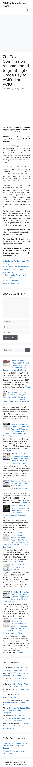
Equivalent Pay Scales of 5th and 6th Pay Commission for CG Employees (16, 710)
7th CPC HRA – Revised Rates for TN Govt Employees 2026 (20, 567)
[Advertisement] (16, 31)
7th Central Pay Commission (15, 261)
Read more (7, 451)
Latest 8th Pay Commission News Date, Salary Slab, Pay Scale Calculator (15, 745)
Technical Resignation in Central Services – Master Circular (16, 726)
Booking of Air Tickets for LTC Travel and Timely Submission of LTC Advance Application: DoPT (16, 485)
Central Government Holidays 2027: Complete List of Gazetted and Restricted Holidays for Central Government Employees (16, 365)
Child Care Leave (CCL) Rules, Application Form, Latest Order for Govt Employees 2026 (16, 718)
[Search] (27, 350)
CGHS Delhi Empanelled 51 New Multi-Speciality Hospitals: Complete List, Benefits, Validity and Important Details (16, 596)
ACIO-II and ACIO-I (9, 272)
